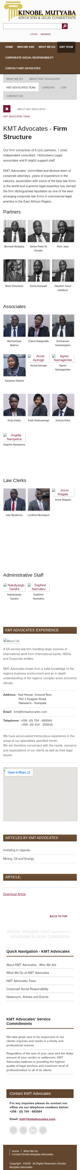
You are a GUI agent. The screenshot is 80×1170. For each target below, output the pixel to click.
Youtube (43, 1130)
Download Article (14, 894)
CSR (63, 87)
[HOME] (6, 108)
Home (9, 47)
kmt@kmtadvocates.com (30, 711)
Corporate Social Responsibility (29, 57)
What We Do (47, 47)
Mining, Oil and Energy (18, 858)
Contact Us (14, 96)
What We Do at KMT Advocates (27, 972)
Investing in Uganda (16, 850)
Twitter (23, 1130)
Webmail (46, 34)
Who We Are (25, 47)
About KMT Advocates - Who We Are (31, 965)
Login (34, 34)
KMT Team (66, 47)
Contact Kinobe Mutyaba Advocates (32, 1154)
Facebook (13, 1130)
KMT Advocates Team (20, 87)
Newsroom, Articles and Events (27, 997)
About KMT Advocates (44, 79)
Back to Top (58, 916)
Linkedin (33, 1130)
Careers (48, 87)
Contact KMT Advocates (23, 68)
